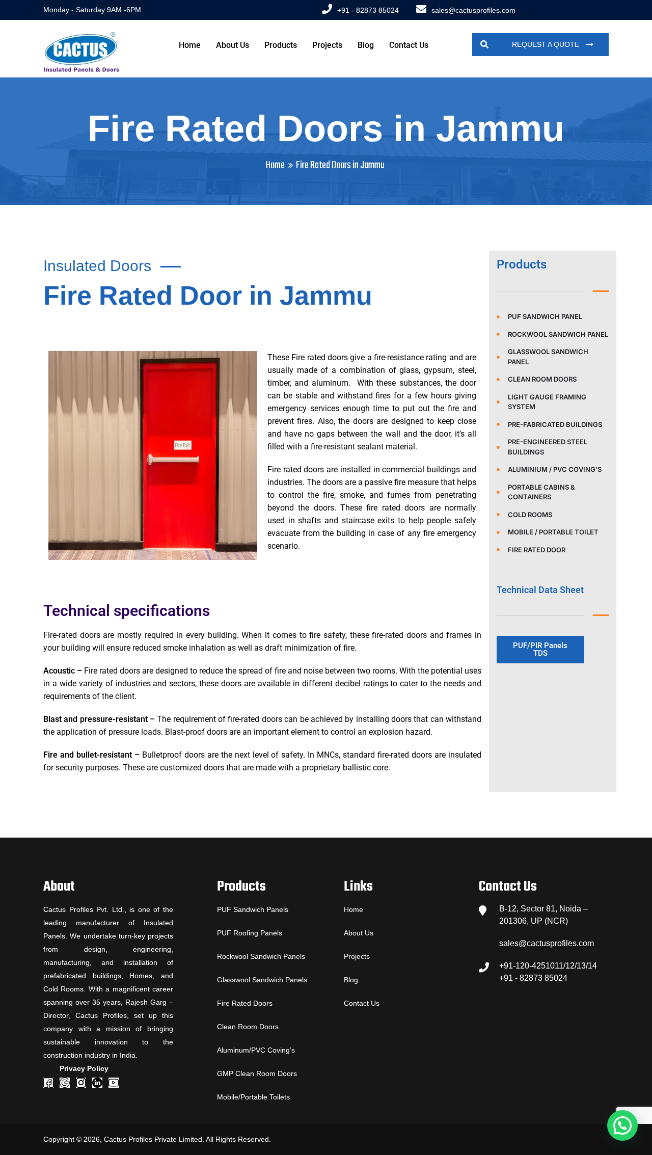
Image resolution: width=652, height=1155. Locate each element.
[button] (622, 1125)
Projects (327, 45)
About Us (232, 45)
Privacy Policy (84, 1068)
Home (190, 45)
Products (280, 45)
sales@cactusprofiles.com (473, 10)
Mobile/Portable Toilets (253, 1097)
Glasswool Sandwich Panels (262, 980)
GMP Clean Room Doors (257, 1073)
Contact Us (408, 45)
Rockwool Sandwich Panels (261, 956)
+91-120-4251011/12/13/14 (548, 965)
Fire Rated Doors (245, 1003)
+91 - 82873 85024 (368, 10)
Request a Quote (546, 44)
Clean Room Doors (248, 1027)
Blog (366, 45)
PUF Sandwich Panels (252, 909)
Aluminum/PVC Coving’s (256, 1050)
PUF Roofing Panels (249, 933)
